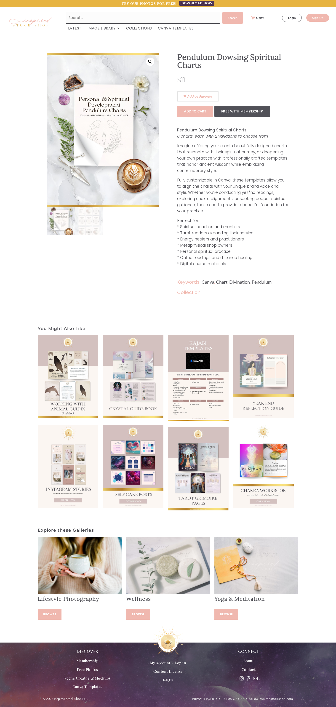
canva (208, 282)
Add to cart (195, 111)
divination (239, 282)
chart (221, 282)
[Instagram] (241, 678)
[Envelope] (255, 678)
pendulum (262, 282)
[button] (150, 62)
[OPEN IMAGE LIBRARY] (118, 28)
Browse (49, 614)
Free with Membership (242, 111)
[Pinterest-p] (248, 678)
